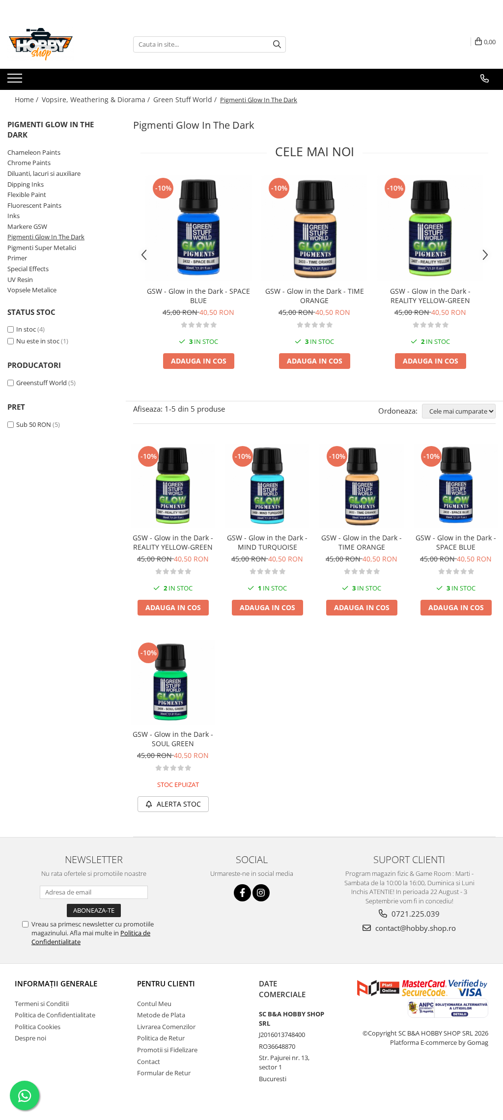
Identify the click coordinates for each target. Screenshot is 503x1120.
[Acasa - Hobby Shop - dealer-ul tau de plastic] (56, 44)
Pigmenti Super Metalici (41, 247)
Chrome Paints (29, 162)
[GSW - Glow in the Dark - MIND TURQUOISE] (267, 486)
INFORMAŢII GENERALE (56, 983)
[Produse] (16, 81)
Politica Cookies (37, 1026)
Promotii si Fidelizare (167, 1049)
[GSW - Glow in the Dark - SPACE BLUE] (198, 228)
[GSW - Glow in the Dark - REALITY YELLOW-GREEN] (430, 228)
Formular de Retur (164, 1072)
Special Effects (28, 268)
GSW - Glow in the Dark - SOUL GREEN (173, 738)
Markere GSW (27, 226)
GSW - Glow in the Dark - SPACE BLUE (198, 295)
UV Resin (20, 279)
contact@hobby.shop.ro (414, 928)
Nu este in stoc (37, 340)
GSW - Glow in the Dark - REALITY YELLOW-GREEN (430, 295)
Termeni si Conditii (42, 1003)
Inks (13, 215)
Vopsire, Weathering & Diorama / (97, 99)
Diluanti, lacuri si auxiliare (44, 173)
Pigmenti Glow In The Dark (45, 236)
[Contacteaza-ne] (485, 78)
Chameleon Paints (33, 152)
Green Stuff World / (186, 99)
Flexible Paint (26, 194)
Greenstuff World (41, 382)
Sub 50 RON (33, 424)
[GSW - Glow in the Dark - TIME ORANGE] (314, 228)
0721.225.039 (415, 914)
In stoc (26, 329)
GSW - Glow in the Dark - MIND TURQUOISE (267, 542)
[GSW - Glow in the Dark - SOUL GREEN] (173, 682)
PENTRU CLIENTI (166, 983)
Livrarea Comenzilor (166, 1026)
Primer (17, 257)
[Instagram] (261, 892)
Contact (148, 1061)
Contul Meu (154, 1003)
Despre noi (30, 1038)
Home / (27, 99)
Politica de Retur (161, 1038)
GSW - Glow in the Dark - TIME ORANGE (314, 295)
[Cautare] (277, 44)
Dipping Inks (25, 184)
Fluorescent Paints (34, 205)
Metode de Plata (161, 1014)
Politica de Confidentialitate (55, 1014)
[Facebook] (242, 892)
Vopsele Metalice (31, 289)
